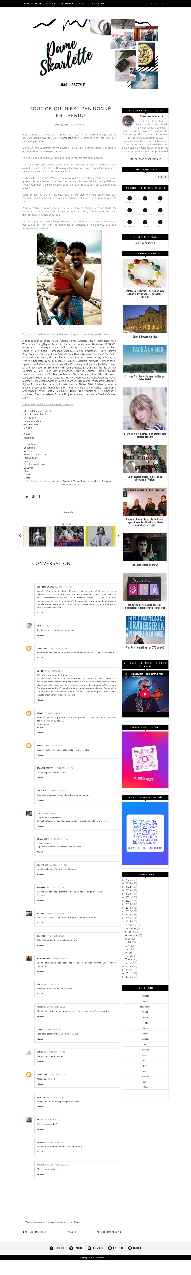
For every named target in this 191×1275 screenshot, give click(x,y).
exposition (145, 1038)
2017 (128, 911)
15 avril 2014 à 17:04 (53, 671)
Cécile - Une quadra (71, 347)
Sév (38, 984)
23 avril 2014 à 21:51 (57, 1074)
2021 (128, 897)
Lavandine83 (43, 374)
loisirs (145, 1060)
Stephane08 (29, 391)
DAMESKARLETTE (153, 116)
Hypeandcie (29, 364)
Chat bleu (69, 351)
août (128, 938)
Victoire (28, 451)
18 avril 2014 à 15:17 (61, 958)
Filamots (80, 357)
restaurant (145, 1076)
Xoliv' (25, 397)
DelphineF (98, 354)
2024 (128, 886)
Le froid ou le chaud (35, 414)
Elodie (43, 357)
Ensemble (29, 447)
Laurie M (41, 1052)
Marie (112, 377)
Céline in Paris (30, 351)
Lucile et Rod (43, 377)
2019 (128, 904)
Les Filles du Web (103, 374)
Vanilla (102, 394)
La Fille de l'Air (102, 367)
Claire (103, 351)
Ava (88, 344)
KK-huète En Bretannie (45, 367)
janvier (129, 963)
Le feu (27, 431)
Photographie (68, 512)
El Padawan (32, 357)
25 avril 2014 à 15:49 (55, 1142)
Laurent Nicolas (96, 371)
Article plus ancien (108, 1232)
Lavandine (28, 374)
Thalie (73, 391)
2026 (128, 880)
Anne (54, 344)
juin (127, 945)
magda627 (59, 377)
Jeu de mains (31, 424)
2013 (128, 966)
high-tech (145, 1049)
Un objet (28, 427)
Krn (63, 367)
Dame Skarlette (83, 354)
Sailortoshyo (94, 387)
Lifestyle (145, 1001)
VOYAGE (145, 1011)
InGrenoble (43, 364)
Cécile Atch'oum (94, 347)
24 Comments (79, 124)
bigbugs (41, 1142)
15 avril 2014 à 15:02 (51, 626)
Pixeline (98, 384)
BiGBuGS (110, 344)
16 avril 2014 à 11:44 (59, 839)
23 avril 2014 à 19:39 (55, 1052)
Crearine (33, 354)
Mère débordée (67, 381)
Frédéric (27, 361)
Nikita (40, 1029)
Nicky (59, 384)
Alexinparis (103, 340)
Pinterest (85, 481)
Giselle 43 (60, 361)
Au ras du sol (31, 457)
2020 (128, 900)
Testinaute (62, 391)
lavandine (42, 790)
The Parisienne (88, 391)
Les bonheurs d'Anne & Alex (71, 374)
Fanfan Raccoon (64, 357)
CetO (44, 351)
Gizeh (71, 361)
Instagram (106, 481)
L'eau (26, 461)
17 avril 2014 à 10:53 (54, 913)
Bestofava (97, 344)
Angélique (44, 344)
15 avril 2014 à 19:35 (54, 713)
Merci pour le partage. (47, 1169)
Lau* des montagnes (59, 371)
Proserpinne (39, 387)
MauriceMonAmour (46, 381)
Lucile (40, 671)
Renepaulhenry (57, 387)
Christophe (91, 351)
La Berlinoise (73, 367)
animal (145, 1017)
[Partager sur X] (25, 496)
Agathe (64, 340)
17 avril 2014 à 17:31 (55, 936)
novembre (131, 928)
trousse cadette (45, 768)
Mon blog (29, 437)
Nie (65, 384)
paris (145, 1071)
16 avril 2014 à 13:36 (58, 865)
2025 (128, 883)
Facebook (67, 481)
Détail (27, 434)
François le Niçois (105, 357)
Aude (81, 344)
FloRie (89, 357)
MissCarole (98, 381)
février (129, 959)
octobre (129, 931)
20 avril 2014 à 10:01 (50, 984)
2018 (128, 907)
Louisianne (28, 377)
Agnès (73, 340)
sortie (145, 1081)
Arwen (72, 344)
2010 (128, 976)
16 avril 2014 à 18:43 (55, 887)
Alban (92, 340)
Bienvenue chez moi (35, 421)
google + (94, 481)
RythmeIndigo (44, 958)
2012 (128, 970)
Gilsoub (49, 361)
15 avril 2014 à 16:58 (57, 648)
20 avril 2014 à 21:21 (56, 1007)
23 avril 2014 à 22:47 (55, 1097)
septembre (131, 935)
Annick (63, 344)
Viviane (111, 394)
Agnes (40, 1119)
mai (127, 949)
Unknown (42, 648)
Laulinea (79, 371)
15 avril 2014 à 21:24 (63, 768)
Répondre (40, 613)
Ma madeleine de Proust (38, 411)
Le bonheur (30, 444)
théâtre (145, 1087)
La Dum (87, 367)
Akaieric (82, 340)
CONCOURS (145, 995)
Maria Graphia (99, 377)
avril (127, 952)
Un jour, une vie (73, 394)
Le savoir (29, 467)
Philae (82, 384)
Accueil (72, 1232)
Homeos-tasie (107, 361)
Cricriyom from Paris (51, 354)
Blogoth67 (28, 347)
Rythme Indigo (76, 387)
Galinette (38, 361)
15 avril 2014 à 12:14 (64, 587)
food (145, 1044)
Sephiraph (109, 387)
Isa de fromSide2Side (63, 364)
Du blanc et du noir (34, 464)
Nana (51, 384)
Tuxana (59, 394)
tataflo (41, 887)
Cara (55, 347)
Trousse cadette (44, 394)
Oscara (73, 384)
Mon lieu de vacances (36, 454)
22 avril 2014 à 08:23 (53, 1029)
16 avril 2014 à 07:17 (57, 790)
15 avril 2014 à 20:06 (53, 745)
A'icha (55, 340)
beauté (145, 1022)
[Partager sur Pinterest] (31, 496)
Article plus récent (36, 1232)
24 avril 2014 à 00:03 (53, 1119)
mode (145, 1065)
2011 (128, 973)
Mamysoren (82, 377)
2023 (128, 890)
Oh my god (30, 417)
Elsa (51, 357)
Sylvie (41, 391)
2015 (128, 918)
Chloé (80, 351)
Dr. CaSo (110, 354)
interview (145, 1054)
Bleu (26, 471)
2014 (128, 921)
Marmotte (28, 381)
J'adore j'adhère (98, 364)
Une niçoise (90, 394)
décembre (131, 925)
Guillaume (81, 361)
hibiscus (93, 361)
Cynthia (68, 354)
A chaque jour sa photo (36, 340)
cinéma (145, 1028)
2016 (128, 914)
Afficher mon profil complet (145, 159)
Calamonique (43, 347)
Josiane (26, 367)
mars (128, 956)
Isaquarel (82, 364)
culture (145, 1033)
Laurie (111, 371)
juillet (128, 942)
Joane (112, 364)
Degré (27, 474)
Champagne (66, 137)
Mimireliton (84, 381)
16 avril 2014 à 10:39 (50, 813)
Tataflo (50, 391)
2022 (128, 893)
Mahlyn (70, 377)
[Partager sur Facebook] (38, 496)
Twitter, (77, 481)
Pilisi (90, 384)
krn (39, 626)
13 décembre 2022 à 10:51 (59, 1165)
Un (25, 441)
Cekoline (110, 347)
